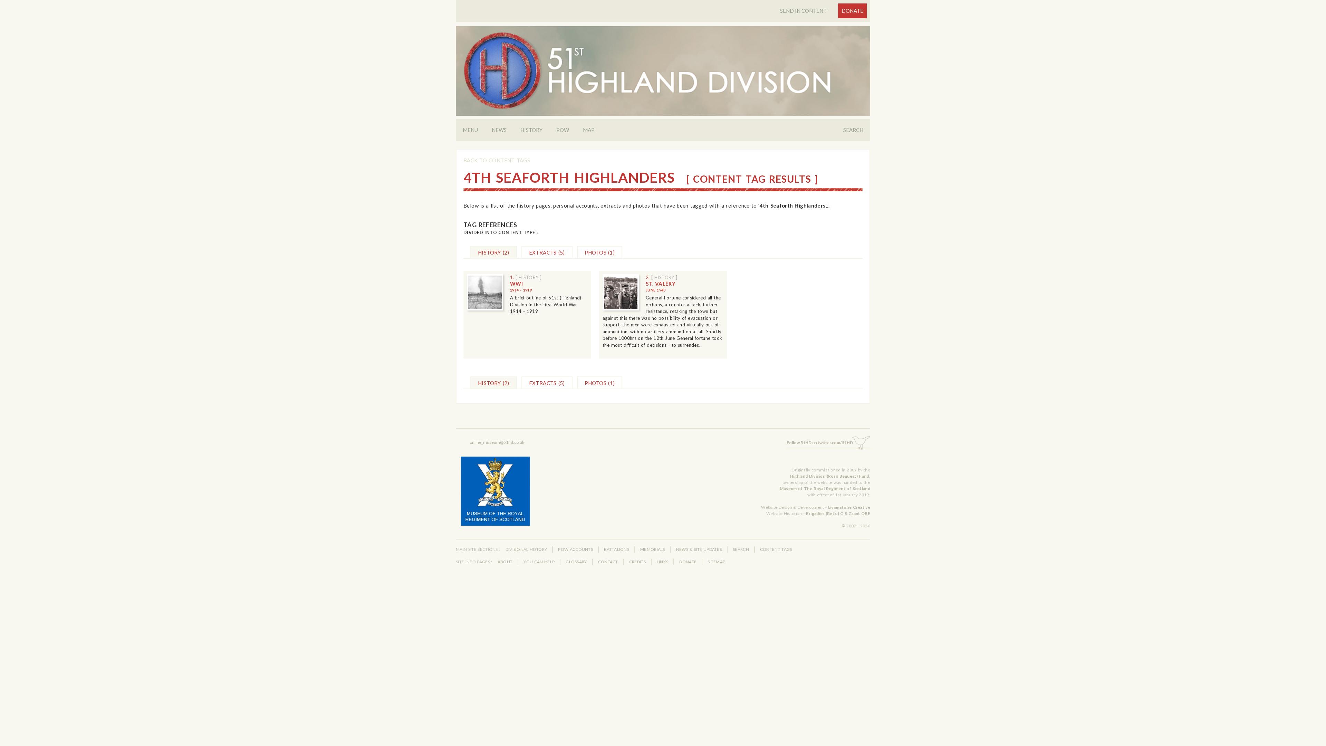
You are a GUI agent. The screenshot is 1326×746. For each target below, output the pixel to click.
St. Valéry (660, 286)
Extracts (547, 252)
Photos (600, 252)
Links (663, 561)
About (505, 561)
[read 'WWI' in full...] (485, 292)
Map (589, 130)
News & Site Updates (699, 549)
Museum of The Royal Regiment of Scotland (825, 488)
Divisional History (526, 549)
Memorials (652, 549)
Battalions (616, 549)
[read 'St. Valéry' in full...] (621, 292)
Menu (470, 130)
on (820, 442)
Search (853, 130)
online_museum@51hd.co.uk (497, 442)
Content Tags (776, 549)
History (531, 130)
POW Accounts (575, 549)
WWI (521, 286)
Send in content (803, 11)
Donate (852, 11)
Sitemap (716, 561)
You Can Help (539, 561)
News (499, 130)
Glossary (576, 561)
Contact (608, 561)
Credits (637, 561)
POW (562, 130)
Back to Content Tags (496, 160)
